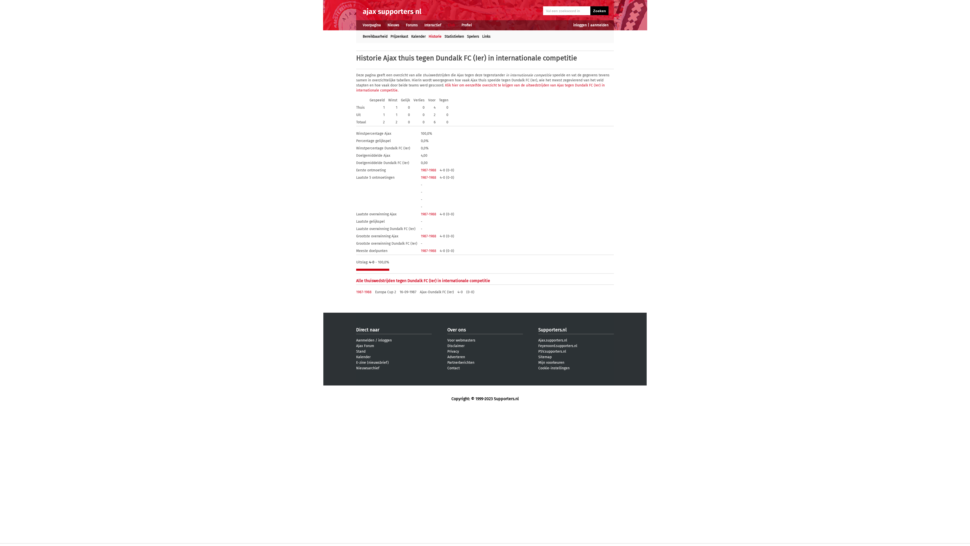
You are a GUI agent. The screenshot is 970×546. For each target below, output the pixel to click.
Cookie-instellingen (554, 368)
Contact (453, 368)
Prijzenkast (399, 36)
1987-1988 (428, 170)
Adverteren (456, 357)
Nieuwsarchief (367, 368)
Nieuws (393, 25)
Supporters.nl (552, 330)
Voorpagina (372, 25)
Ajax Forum (365, 346)
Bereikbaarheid (375, 36)
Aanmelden (365, 340)
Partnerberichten (460, 362)
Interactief (432, 25)
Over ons (456, 330)
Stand (361, 351)
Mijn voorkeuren (551, 362)
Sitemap (545, 357)
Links (486, 36)
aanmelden (599, 25)
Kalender (418, 36)
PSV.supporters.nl (552, 351)
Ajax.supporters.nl (552, 340)
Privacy (453, 351)
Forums (412, 25)
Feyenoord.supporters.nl (557, 346)
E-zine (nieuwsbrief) (372, 362)
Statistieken (454, 36)
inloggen (580, 25)
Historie (435, 36)
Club (451, 25)
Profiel (467, 25)
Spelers (473, 36)
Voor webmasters (461, 340)
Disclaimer (456, 346)
